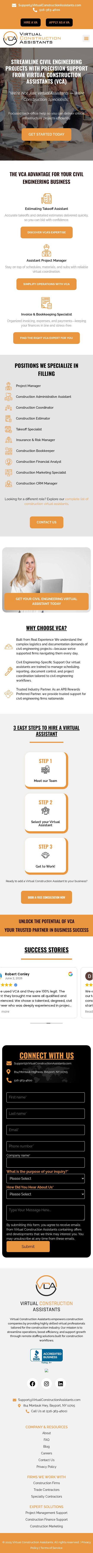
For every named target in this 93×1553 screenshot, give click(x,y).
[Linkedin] (60, 1383)
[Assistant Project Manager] (46, 250)
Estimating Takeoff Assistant (46, 209)
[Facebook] (32, 1383)
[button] (86, 38)
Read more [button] (15, 1012)
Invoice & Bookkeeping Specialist (46, 314)
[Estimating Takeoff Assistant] (46, 198)
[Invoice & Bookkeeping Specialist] (46, 303)
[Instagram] (46, 1383)
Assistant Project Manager (47, 260)
